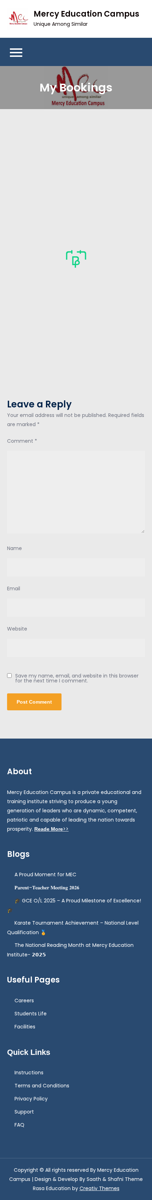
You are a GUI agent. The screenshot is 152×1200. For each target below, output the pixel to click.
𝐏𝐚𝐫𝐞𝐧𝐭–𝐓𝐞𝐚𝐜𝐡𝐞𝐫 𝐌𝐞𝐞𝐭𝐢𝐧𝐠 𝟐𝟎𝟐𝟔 (46, 887)
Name (14, 548)
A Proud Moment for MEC (45, 874)
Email (13, 588)
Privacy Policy (31, 1098)
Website (17, 628)
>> (51, 828)
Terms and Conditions (41, 1085)
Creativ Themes (99, 1188)
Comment (22, 440)
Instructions (28, 1072)
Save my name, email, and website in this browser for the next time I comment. (77, 678)
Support (24, 1111)
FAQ (19, 1124)
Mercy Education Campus (86, 13)
